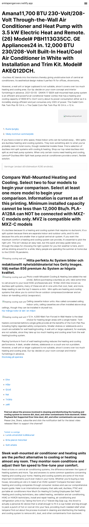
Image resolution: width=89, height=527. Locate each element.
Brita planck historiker (16, 440)
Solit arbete (11, 445)
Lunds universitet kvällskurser (20, 435)
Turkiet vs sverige (12, 432)
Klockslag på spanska (12, 357)
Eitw (8, 379)
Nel (7, 394)
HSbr (8, 384)
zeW (8, 404)
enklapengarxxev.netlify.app (17, 3)
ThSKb (9, 399)
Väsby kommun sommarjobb (19, 134)
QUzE (8, 389)
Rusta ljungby (12, 129)
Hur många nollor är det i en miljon (19, 311)
